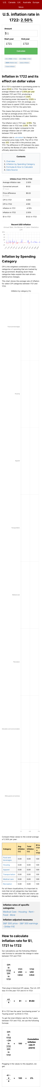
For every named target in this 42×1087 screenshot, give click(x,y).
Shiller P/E (9, 926)
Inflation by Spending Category (20, 164)
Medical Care (9, 912)
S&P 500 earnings (29, 923)
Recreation (7, 884)
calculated (19, 137)
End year (25, 39)
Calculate (21, 51)
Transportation (9, 874)
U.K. (19, 2)
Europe (36, 2)
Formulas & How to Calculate (19, 167)
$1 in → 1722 (11, 59)
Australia (27, 2)
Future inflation (10, 66)
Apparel (6, 870)
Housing (6, 865)
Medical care (8, 879)
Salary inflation (24, 62)
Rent (31, 912)
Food (5, 915)
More (21, 7)
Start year (9, 39)
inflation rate (11, 62)
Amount (8, 29)
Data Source (12, 170)
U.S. (4, 2)
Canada (11, 2)
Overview (10, 161)
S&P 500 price (10, 923)
